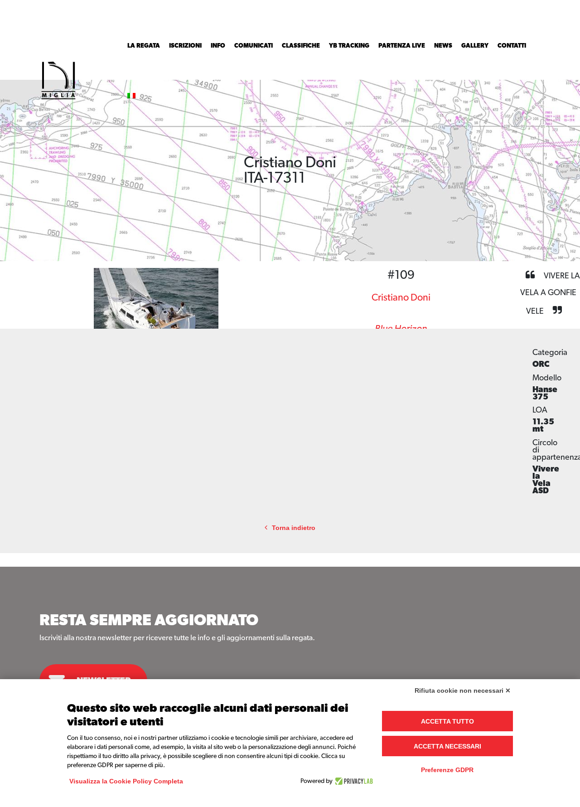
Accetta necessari (447, 746)
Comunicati (253, 46)
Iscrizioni (185, 46)
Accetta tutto (447, 721)
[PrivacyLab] (353, 781)
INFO (218, 46)
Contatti (512, 46)
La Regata (143, 46)
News (443, 46)
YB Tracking (349, 46)
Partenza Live (401, 46)
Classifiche (301, 46)
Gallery (474, 46)
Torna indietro (293, 528)
